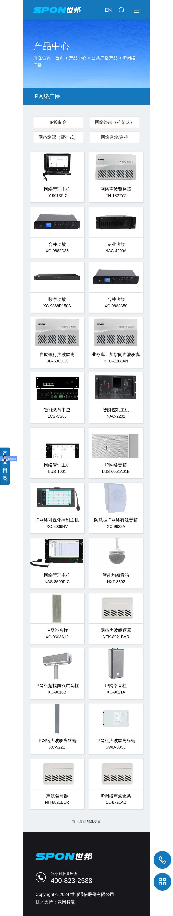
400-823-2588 (71, 880)
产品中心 (77, 57)
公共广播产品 (104, 57)
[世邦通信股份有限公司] (86, 6)
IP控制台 (58, 122)
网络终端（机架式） (114, 122)
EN (108, 10)
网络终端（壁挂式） (58, 137)
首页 (59, 57)
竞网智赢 (66, 902)
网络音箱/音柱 (114, 137)
